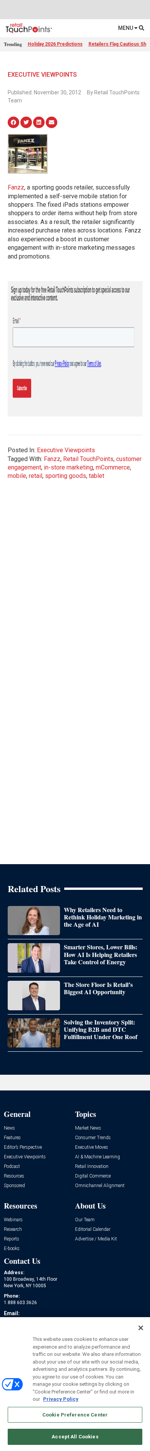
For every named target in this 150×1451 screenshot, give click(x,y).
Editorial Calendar (92, 1229)
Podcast (12, 1166)
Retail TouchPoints (88, 459)
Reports (11, 1239)
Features (12, 1137)
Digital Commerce (93, 1176)
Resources (14, 1176)
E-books (12, 1248)
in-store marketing (68, 467)
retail (35, 475)
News (9, 1128)
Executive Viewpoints (42, 74)
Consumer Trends (93, 1137)
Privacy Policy (60, 1399)
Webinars (13, 1219)
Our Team (85, 1219)
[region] (75, 1384)
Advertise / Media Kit (96, 1239)
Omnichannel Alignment (100, 1185)
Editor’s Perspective (23, 1147)
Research (13, 1229)
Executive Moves (91, 1147)
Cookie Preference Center (75, 1415)
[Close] (140, 1327)
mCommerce (113, 467)
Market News (88, 1128)
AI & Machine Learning (97, 1157)
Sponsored (14, 1185)
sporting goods (65, 475)
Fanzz (16, 187)
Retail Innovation (91, 1166)
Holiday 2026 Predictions (55, 44)
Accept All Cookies (75, 1436)
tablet (96, 475)
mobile (17, 475)
